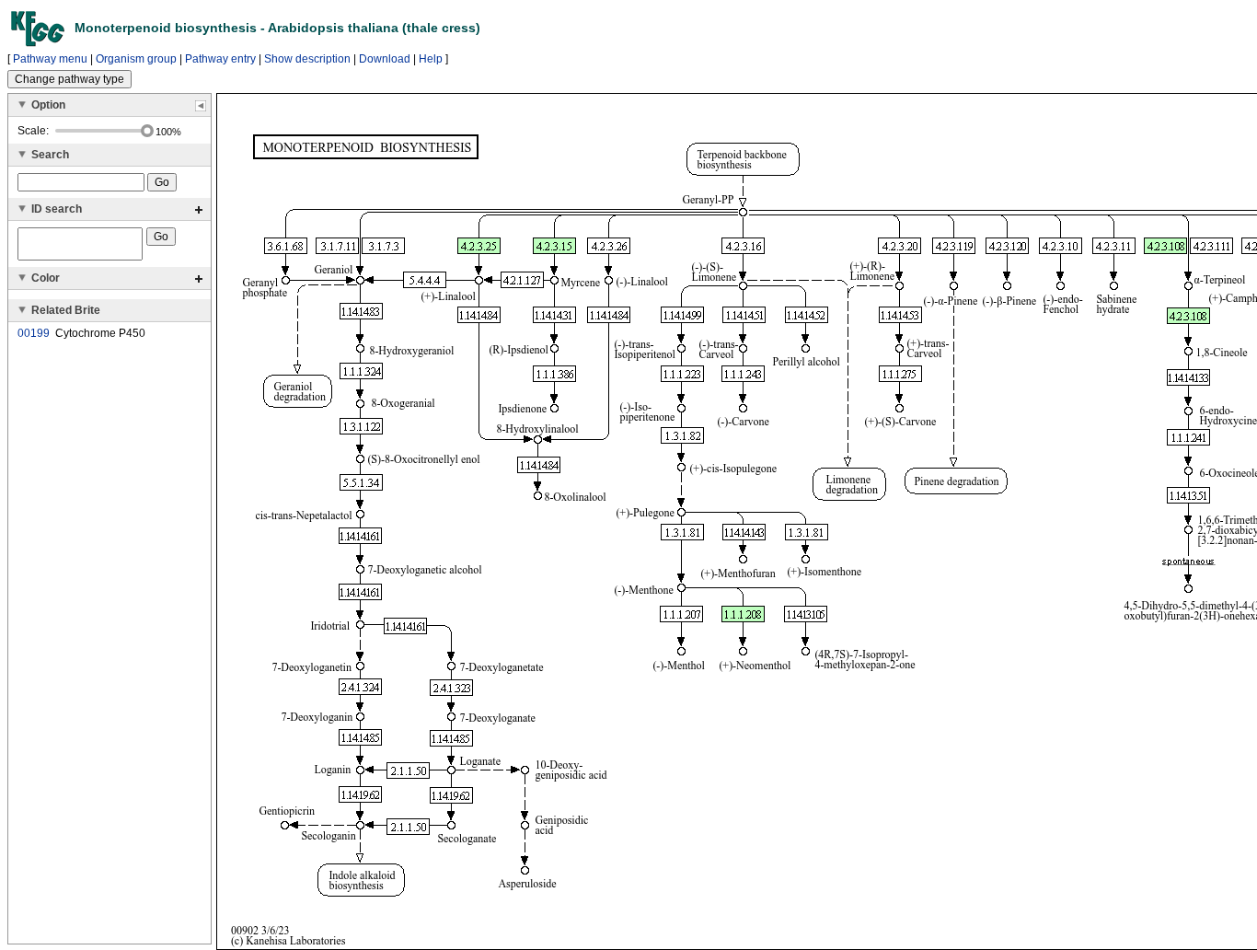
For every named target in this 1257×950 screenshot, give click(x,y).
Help (431, 58)
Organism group (136, 58)
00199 (33, 333)
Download (384, 58)
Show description (307, 58)
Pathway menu (50, 58)
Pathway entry (220, 58)
